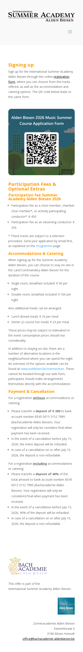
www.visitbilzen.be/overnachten (42, 369)
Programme (44, 246)
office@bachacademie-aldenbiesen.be (49, 639)
